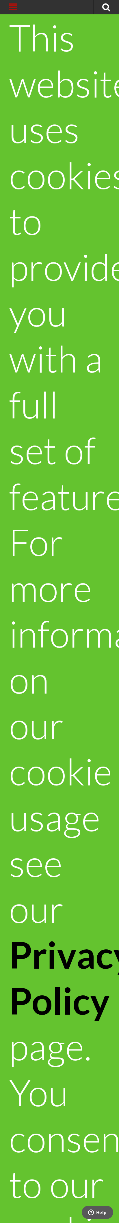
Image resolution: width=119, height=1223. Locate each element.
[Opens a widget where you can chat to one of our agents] (97, 1213)
